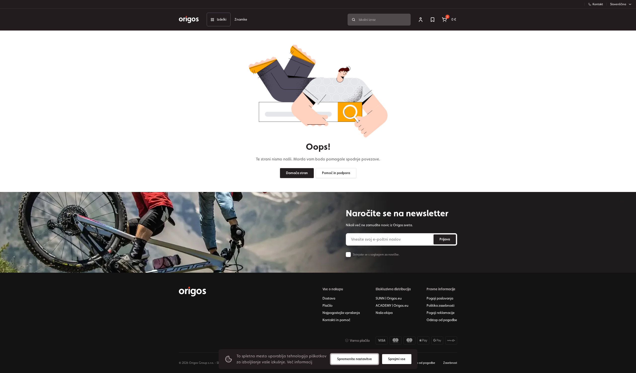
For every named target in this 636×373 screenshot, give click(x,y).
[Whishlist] (432, 20)
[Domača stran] (192, 292)
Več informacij (299, 362)
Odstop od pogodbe (442, 320)
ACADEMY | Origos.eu (392, 305)
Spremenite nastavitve (354, 359)
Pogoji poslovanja (440, 298)
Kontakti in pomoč (336, 320)
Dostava (328, 298)
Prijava (444, 239)
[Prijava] (421, 20)
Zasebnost (450, 363)
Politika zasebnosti (440, 305)
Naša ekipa (384, 313)
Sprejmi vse (396, 359)
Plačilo (327, 305)
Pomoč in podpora (336, 173)
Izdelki (221, 19)
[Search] (354, 20)
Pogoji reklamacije (441, 313)
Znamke (241, 19)
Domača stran (297, 173)
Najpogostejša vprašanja (341, 313)
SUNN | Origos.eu (389, 298)
